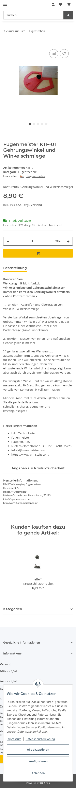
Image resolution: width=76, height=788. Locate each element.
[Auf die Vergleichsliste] (53, 53)
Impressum (14, 739)
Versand (36, 205)
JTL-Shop (45, 783)
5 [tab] (46, 124)
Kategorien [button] (12, 609)
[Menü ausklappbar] (5, 2)
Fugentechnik (27, 172)
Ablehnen (38, 773)
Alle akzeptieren (38, 749)
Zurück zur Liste (15, 31)
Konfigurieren (38, 761)
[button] (53, 4)
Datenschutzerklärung (40, 739)
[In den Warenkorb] (6, 43)
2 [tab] (34, 124)
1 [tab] (30, 124)
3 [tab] (38, 124)
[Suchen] (68, 15)
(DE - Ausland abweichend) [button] (47, 225)
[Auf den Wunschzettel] (64, 53)
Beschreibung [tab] (15, 268)
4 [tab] (42, 124)
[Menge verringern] (7, 241)
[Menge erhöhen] (68, 241)
